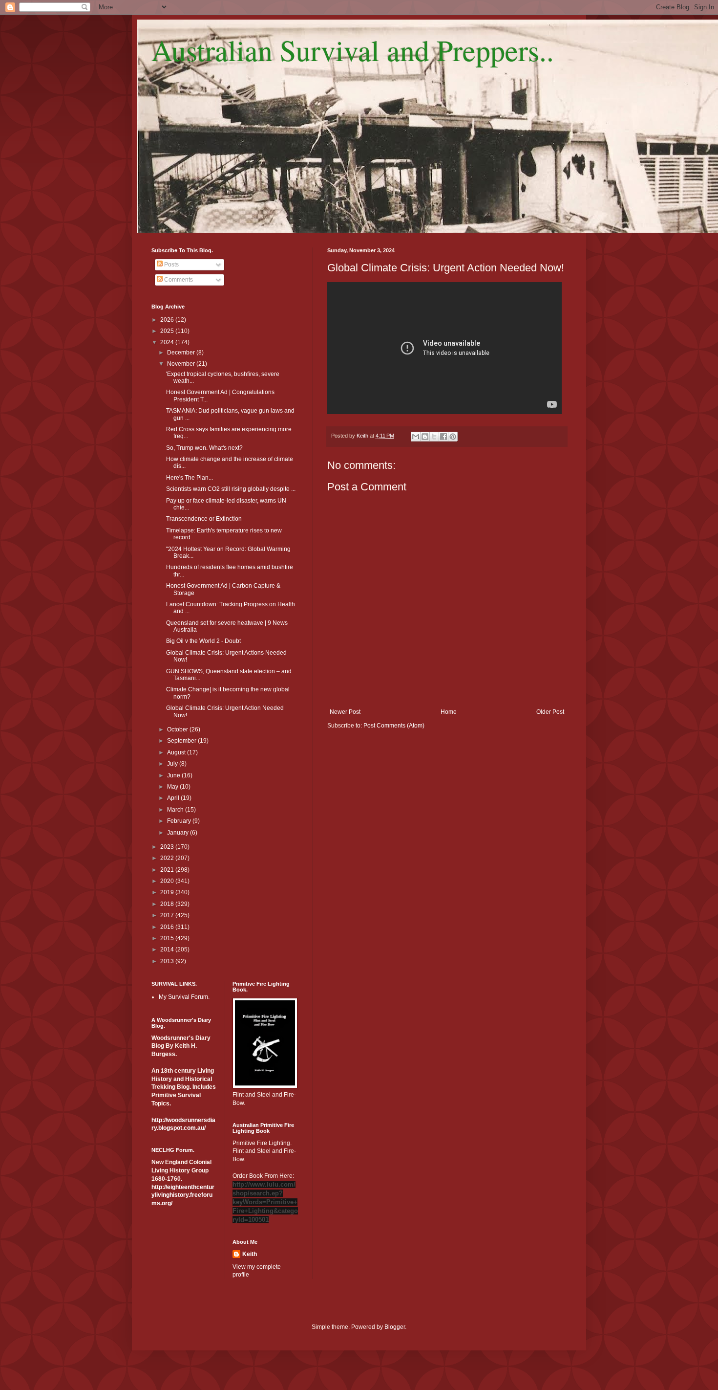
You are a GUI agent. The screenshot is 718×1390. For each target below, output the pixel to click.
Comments (178, 279)
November (181, 363)
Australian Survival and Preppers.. (352, 49)
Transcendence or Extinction (204, 518)
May (173, 786)
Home (449, 711)
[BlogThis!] (425, 436)
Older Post (550, 711)
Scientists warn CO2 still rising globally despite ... (231, 488)
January (178, 832)
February (179, 820)
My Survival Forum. (184, 996)
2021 (167, 869)
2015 (167, 938)
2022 (167, 858)
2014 (167, 949)
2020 (167, 881)
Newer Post (345, 711)
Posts (171, 264)
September (182, 740)
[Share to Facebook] (443, 436)
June (174, 775)
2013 (167, 961)
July (173, 763)
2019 (167, 892)
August (177, 752)
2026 (167, 319)
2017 (167, 915)
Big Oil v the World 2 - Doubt (203, 641)
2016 (167, 927)
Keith (249, 1254)
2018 (167, 904)
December (181, 352)
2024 (167, 342)
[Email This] (416, 436)
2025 (167, 331)
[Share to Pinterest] (453, 436)
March (176, 809)
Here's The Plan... (189, 477)
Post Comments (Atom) (393, 725)
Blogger (394, 1327)
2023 (167, 846)
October (178, 729)
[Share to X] (434, 436)
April (174, 797)
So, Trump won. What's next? (204, 447)
